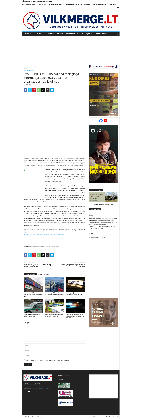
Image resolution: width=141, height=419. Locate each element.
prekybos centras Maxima (35, 246)
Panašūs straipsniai (30, 274)
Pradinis (25, 67)
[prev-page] (82, 274)
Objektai (89, 34)
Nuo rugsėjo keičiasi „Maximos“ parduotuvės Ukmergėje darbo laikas (33, 294)
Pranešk (60, 34)
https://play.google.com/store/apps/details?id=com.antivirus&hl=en (44, 234)
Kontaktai (115, 416)
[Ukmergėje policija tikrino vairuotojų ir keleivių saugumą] (54, 284)
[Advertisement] (70, 50)
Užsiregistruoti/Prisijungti (37, 1)
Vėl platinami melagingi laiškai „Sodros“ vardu (101, 220)
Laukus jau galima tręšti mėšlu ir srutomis (73, 266)
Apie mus (95, 416)
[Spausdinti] (47, 90)
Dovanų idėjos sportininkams (97, 237)
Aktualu (28, 34)
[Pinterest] (34, 90)
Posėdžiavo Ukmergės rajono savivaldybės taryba (103, 218)
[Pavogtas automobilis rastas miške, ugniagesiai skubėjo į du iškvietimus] (75, 306)
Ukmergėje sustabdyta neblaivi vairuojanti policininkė (54, 315)
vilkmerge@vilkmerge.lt (42, 388)
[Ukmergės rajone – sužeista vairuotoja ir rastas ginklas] (75, 284)
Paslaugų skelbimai (104, 4)
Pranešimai (35, 67)
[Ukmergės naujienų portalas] (71, 20)
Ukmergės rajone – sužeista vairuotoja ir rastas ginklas (74, 293)
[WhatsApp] (39, 90)
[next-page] (84, 274)
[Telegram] (52, 90)
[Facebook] (115, 7)
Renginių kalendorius (34, 4)
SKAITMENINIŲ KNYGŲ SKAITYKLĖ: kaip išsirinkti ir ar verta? (37, 266)
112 (30, 67)
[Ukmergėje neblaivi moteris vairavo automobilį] (33, 306)
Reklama (51, 34)
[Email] (43, 90)
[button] (117, 34)
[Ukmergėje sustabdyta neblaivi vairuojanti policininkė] (54, 306)
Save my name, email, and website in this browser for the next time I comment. (48, 360)
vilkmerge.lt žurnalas (64, 375)
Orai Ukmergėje (56, 4)
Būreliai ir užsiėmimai (78, 4)
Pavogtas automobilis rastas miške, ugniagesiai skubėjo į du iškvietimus (75, 316)
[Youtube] (118, 7)
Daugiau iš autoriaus (43, 274)
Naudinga (39, 34)
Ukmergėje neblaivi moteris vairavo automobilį (32, 315)
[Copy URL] (56, 90)
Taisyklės (108, 416)
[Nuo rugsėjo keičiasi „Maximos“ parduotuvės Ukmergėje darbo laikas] (33, 284)
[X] (30, 90)
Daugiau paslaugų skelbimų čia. (103, 204)
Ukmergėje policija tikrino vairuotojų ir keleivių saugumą (54, 293)
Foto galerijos (101, 34)
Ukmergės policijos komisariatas (51, 246)
